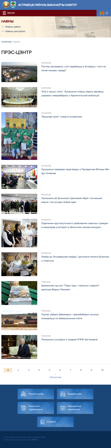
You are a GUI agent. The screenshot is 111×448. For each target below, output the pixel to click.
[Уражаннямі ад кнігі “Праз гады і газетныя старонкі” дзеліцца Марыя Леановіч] (21, 293)
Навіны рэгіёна (67, 26)
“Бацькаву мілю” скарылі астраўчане (61, 116)
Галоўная (6, 42)
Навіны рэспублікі (15, 31)
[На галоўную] (6, 4)
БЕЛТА (35, 440)
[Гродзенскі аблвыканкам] (104, 13)
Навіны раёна (12, 26)
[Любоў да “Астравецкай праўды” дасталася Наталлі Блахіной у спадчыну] (21, 264)
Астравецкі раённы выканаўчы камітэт (47, 4)
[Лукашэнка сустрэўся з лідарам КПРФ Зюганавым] (21, 347)
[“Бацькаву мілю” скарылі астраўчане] (21, 136)
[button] (5, 13)
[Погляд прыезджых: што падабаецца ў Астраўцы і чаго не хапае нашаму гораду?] (21, 72)
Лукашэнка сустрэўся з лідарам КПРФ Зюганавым (69, 339)
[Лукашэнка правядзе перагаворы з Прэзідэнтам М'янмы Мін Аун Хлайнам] (21, 177)
